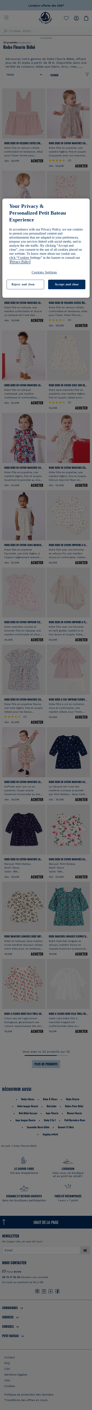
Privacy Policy (20, 262)
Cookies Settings (44, 272)
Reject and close (23, 284)
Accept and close (67, 284)
